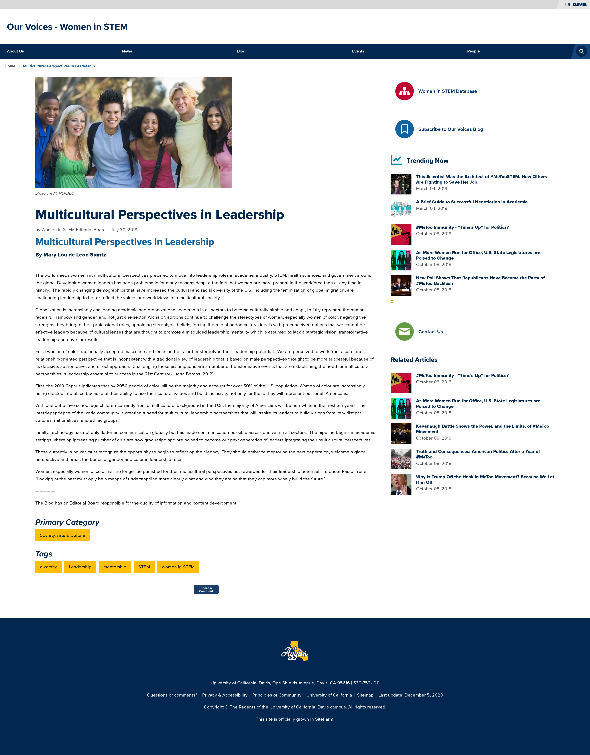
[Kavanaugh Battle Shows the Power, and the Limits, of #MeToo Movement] (401, 433)
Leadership (80, 566)
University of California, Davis (240, 682)
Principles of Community (276, 695)
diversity (48, 566)
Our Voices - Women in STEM (67, 26)
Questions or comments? (172, 695)
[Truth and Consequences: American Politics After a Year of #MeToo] (401, 458)
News (127, 51)
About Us (15, 51)
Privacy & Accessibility (225, 695)
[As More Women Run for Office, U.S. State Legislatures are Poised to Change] (401, 259)
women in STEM (178, 566)
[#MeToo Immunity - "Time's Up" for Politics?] (401, 234)
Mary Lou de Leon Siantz (74, 254)
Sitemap (365, 695)
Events (358, 51)
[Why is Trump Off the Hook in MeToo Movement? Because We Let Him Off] (401, 484)
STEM (144, 566)
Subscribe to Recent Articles (392, 301)
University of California (329, 695)
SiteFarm (324, 719)
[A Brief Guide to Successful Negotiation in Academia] (401, 209)
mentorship (114, 566)
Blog (241, 51)
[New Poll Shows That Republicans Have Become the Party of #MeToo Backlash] (401, 284)
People (473, 51)
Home (10, 66)
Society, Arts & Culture (62, 535)
